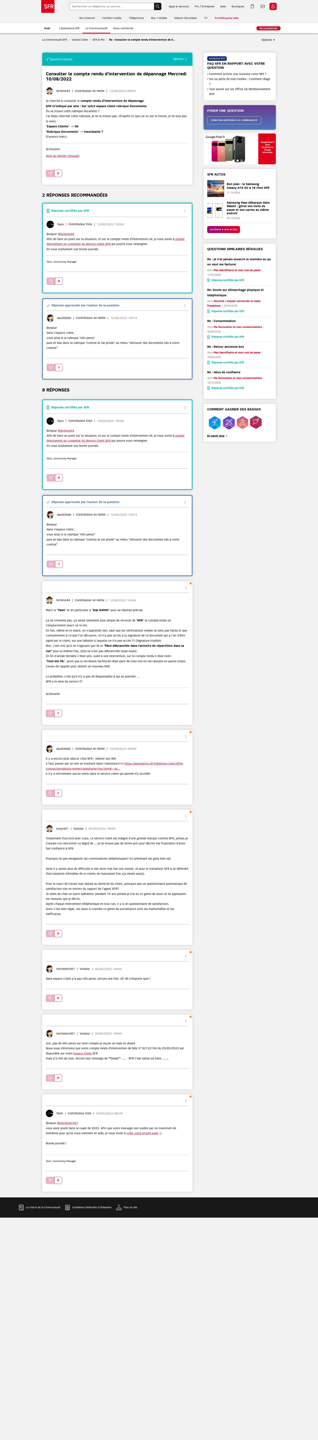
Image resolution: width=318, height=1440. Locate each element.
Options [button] (267, 40)
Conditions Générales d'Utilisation (92, 1207)
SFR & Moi (99, 39)
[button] (50, 173)
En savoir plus (215, 435)
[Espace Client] (273, 6)
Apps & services (179, 6)
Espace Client (273, 6)
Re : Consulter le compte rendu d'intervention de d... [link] (142, 39)
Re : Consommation (221, 321)
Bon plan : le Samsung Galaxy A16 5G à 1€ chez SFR (248, 185)
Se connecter (268, 28)
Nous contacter (123, 28)
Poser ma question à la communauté (234, 120)
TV (205, 18)
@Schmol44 (66, 234)
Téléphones (136, 18)
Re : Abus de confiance (223, 372)
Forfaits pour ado (227, 18)
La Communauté (96, 28)
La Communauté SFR (54, 39)
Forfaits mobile (111, 18)
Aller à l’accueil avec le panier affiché (252, 6)
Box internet (87, 18)
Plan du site (130, 1207)
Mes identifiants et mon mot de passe (237, 270)
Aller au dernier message (62, 156)
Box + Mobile (159, 18)
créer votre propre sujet (142, 1133)
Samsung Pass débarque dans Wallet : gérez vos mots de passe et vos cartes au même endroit (248, 208)
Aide (223, 6)
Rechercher (157, 6)
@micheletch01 (67, 1123)
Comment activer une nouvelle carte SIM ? (237, 74)
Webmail (263, 6)
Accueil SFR (47, 6)
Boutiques (238, 6)
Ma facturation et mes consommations (238, 327)
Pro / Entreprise (204, 6)
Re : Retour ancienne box (225, 346)
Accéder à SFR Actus (223, 229)
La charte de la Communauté (43, 1207)
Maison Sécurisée (185, 18)
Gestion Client (80, 39)
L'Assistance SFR (69, 28)
